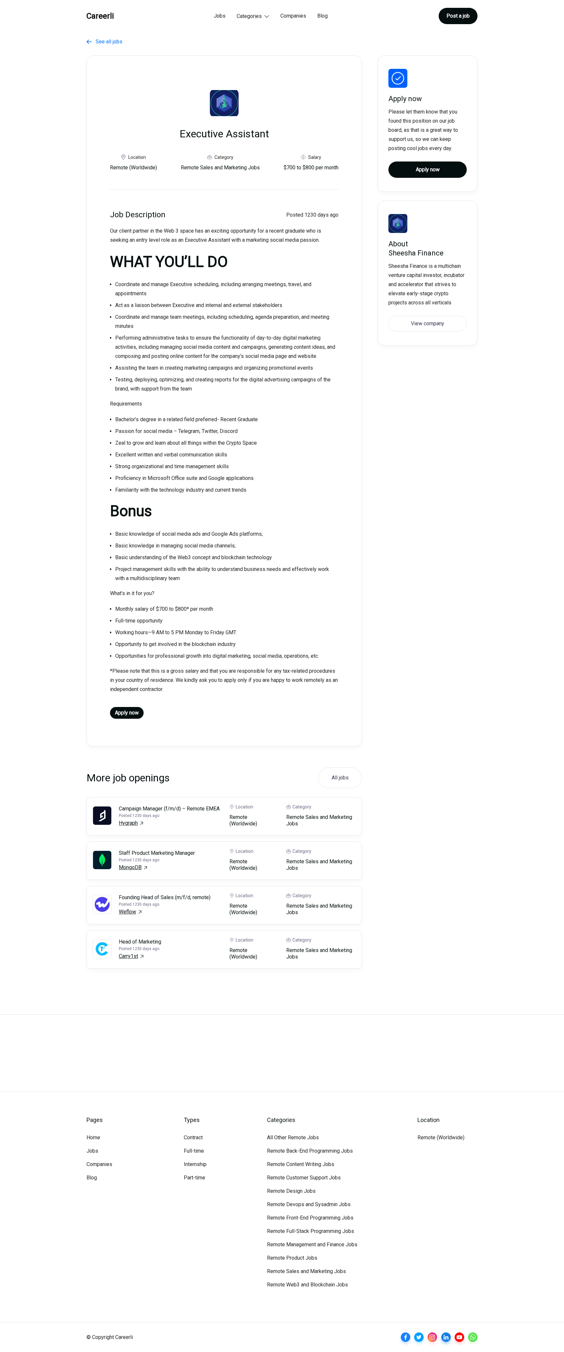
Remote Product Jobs (292, 1258)
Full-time (194, 1151)
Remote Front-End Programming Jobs (310, 1218)
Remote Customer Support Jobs (304, 1178)
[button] (253, 16)
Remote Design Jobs (291, 1191)
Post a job (458, 16)
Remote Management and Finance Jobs (312, 1244)
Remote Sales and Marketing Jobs (306, 1271)
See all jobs (104, 41)
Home (93, 1137)
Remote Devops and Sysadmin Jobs (309, 1204)
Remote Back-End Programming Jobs (310, 1151)
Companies (293, 16)
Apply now (127, 713)
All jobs (340, 778)
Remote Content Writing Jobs (300, 1164)
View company (427, 323)
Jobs (220, 16)
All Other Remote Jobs (293, 1137)
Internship (195, 1164)
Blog (322, 16)
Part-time (194, 1178)
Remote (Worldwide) (440, 1137)
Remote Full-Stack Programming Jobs (310, 1231)
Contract (193, 1137)
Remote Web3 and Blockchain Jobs (307, 1285)
